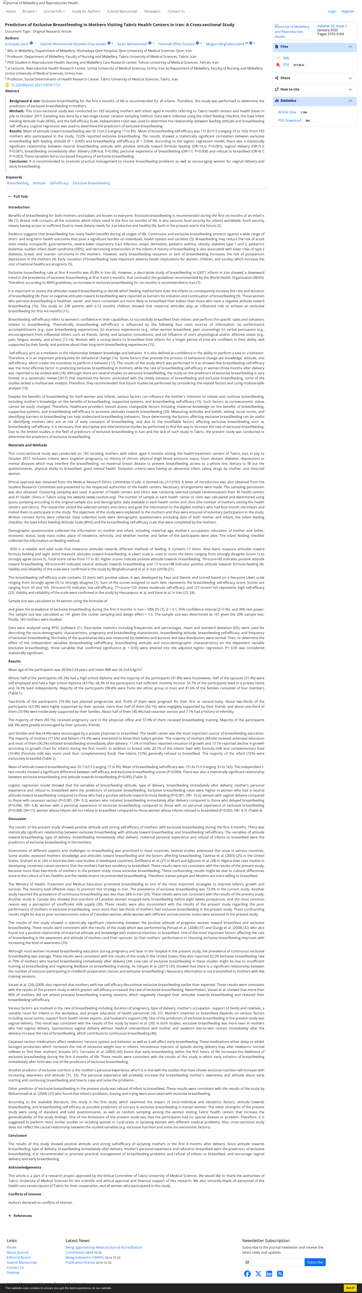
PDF (293, 64)
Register (347, 11)
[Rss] (280, 1275)
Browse (28, 11)
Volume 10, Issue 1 (332, 26)
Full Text (20, 196)
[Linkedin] (269, 1275)
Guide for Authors (86, 11)
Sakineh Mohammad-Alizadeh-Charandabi (73, 44)
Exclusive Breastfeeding (91, 183)
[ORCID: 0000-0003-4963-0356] (197, 43)
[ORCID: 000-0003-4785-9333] (109, 43)
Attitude (39, 183)
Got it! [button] (350, 1288)
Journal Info (53, 11)
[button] (113, 1288)
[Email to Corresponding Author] (246, 43)
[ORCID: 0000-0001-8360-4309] (251, 43)
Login (332, 11)
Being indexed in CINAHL (85, 1257)
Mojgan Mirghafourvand (225, 44)
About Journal (17, 1252)
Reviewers (152, 11)
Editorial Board (18, 1257)
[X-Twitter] (258, 1275)
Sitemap (13, 1272)
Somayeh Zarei (16, 44)
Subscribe (315, 1262)
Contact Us (176, 11)
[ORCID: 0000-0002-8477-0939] (150, 43)
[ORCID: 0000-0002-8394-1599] (31, 43)
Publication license (80, 1262)
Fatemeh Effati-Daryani (176, 44)
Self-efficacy (59, 183)
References (22, 1215)
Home (11, 11)
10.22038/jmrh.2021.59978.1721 (36, 85)
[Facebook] (247, 1275)
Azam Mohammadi (132, 44)
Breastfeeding (18, 183)
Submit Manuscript (122, 11)
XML (286, 58)
